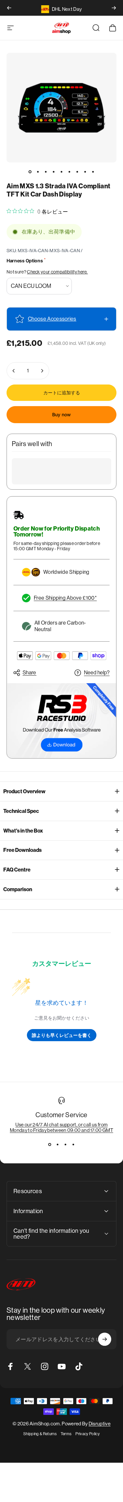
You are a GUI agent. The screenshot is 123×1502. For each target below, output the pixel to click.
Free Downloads (22, 850)
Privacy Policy (87, 1434)
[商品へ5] (62, 172)
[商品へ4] (54, 172)
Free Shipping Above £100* (65, 598)
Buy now (61, 414)
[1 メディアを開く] (61, 107)
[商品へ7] (77, 172)
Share (29, 672)
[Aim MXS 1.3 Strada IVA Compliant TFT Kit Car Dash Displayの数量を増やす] (42, 371)
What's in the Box (23, 831)
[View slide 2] (58, 1145)
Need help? (97, 672)
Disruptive (100, 1423)
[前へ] (9, 7)
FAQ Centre (17, 870)
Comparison (17, 889)
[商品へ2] (38, 172)
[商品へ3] (46, 172)
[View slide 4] (73, 1145)
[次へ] (114, 7)
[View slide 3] (66, 1145)
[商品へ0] (30, 172)
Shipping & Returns (40, 1434)
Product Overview (24, 791)
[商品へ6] (69, 172)
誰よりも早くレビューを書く (62, 1035)
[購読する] (104, 1339)
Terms (66, 1434)
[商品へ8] (85, 172)
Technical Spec (21, 811)
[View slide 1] (50, 1145)
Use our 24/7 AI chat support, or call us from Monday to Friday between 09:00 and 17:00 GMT (61, 1127)
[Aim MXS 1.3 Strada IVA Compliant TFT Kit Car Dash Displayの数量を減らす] (14, 371)
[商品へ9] (93, 172)
